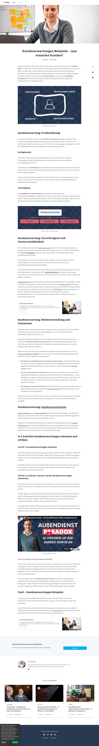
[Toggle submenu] (19, 2)
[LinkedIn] (51, 734)
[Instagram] (47, 734)
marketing (9, 704)
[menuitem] (6, 2)
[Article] (18, 693)
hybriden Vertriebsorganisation (28, 354)
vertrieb (45, 59)
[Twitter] (93, 72)
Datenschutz (53, 738)
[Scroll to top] (93, 67)
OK (15, 742)
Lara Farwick (32, 662)
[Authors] (8, 688)
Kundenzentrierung (51, 272)
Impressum (45, 738)
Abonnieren (75, 648)
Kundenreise (30, 253)
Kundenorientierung (53, 407)
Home (13, 2)
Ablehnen (4, 742)
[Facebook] (93, 78)
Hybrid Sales (58, 289)
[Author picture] (22, 664)
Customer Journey (45, 248)
